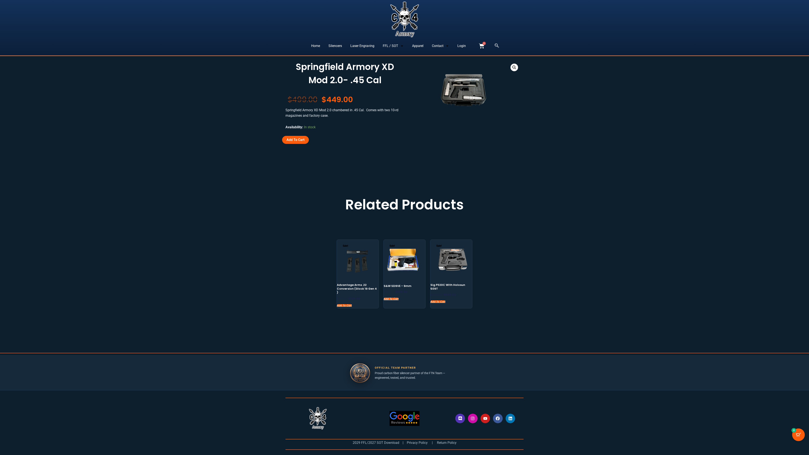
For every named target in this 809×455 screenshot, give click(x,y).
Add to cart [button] (344, 305)
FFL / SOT (390, 46)
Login (461, 46)
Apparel (417, 46)
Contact (437, 46)
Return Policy (447, 443)
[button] (497, 46)
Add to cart (295, 140)
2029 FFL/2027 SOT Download (376, 443)
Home (315, 46)
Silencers (335, 46)
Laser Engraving (362, 46)
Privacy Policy (417, 443)
